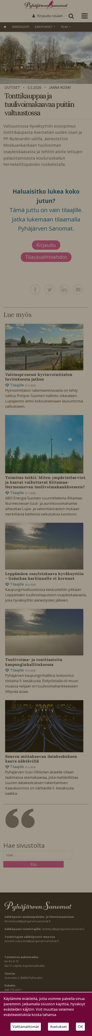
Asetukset (58, 1026)
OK (80, 1026)
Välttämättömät (26, 1026)
